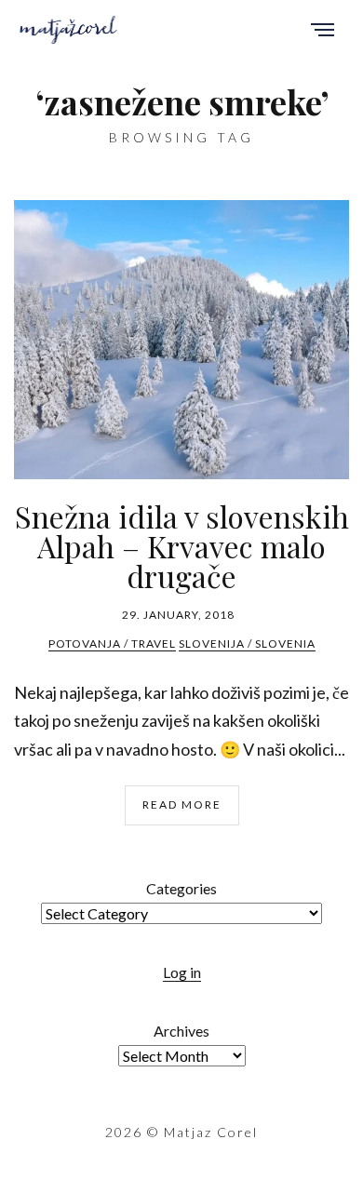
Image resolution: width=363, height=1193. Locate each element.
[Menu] (322, 31)
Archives (181, 1030)
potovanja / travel (112, 643)
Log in (182, 972)
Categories (181, 888)
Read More (182, 804)
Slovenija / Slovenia (247, 643)
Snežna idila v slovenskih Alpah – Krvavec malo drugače (182, 546)
